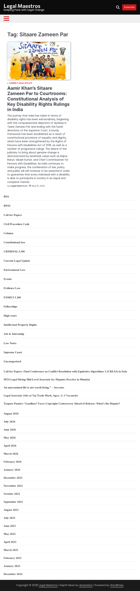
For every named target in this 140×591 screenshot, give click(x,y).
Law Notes (10, 343)
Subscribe (129, 7)
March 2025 (11, 549)
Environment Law (14, 269)
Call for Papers (13, 214)
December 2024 (13, 574)
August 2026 (11, 413)
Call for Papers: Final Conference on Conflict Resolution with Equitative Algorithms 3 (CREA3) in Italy (65, 371)
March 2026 (11, 453)
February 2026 (13, 461)
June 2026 (10, 429)
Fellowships (10, 306)
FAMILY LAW (12, 297)
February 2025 (13, 557)
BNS (6, 196)
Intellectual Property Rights (20, 324)
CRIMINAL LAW (14, 251)
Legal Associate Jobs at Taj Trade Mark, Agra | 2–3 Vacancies (41, 395)
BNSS (7, 205)
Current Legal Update (20, 83)
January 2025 (12, 565)
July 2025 (9, 517)
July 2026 (9, 421)
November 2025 (13, 485)
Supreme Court (13, 352)
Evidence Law (12, 288)
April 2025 (10, 541)
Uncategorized (12, 361)
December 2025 (13, 477)
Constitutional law (14, 242)
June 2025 (10, 525)
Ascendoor (86, 585)
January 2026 (12, 469)
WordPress (116, 585)
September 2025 (13, 501)
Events (8, 278)
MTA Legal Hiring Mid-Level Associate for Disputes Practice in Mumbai (47, 379)
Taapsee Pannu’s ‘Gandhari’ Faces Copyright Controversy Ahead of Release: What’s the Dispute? (62, 403)
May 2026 (10, 437)
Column (8, 233)
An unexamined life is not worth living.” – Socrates (34, 387)
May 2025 (10, 533)
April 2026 (10, 445)
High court (10, 315)
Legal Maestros (22, 6)
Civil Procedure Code (16, 224)
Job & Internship (14, 333)
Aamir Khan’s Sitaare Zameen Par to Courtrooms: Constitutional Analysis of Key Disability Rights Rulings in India (38, 98)
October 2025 (12, 493)
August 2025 (11, 509)
